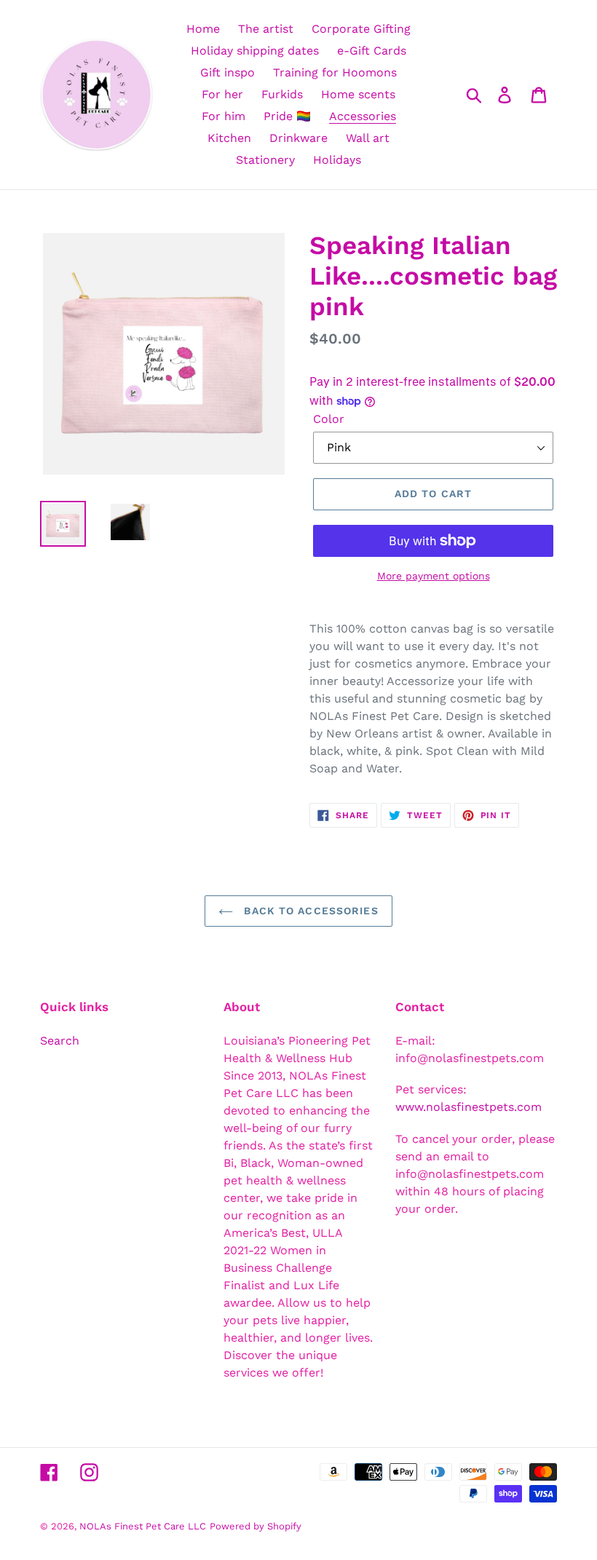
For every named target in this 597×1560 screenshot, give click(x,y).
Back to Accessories (309, 910)
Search (59, 1041)
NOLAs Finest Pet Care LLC (142, 1526)
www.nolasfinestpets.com (468, 1107)
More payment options (433, 576)
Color (328, 419)
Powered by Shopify (255, 1526)
